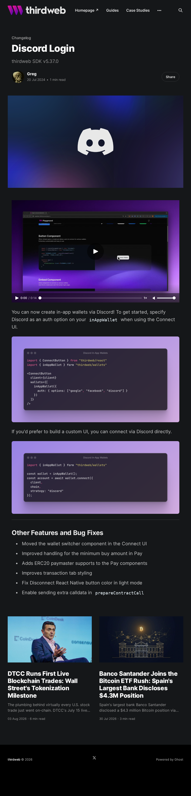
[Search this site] (180, 10)
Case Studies (138, 10)
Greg (32, 74)
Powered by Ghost (169, 759)
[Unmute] (154, 298)
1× (145, 298)
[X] (94, 758)
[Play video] (95, 251)
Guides (112, 10)
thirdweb (14, 759)
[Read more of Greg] (18, 76)
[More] (159, 10)
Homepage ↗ (87, 10)
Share (170, 77)
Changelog (21, 37)
